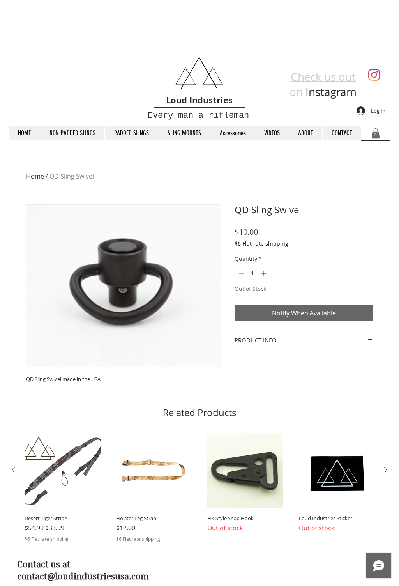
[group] (199, 487)
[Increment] (264, 273)
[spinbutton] (252, 273)
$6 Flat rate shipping (261, 243)
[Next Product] (385, 470)
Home (35, 176)
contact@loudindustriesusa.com (83, 576)
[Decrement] (240, 273)
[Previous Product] (13, 470)
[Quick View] (63, 471)
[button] (375, 133)
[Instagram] (374, 75)
